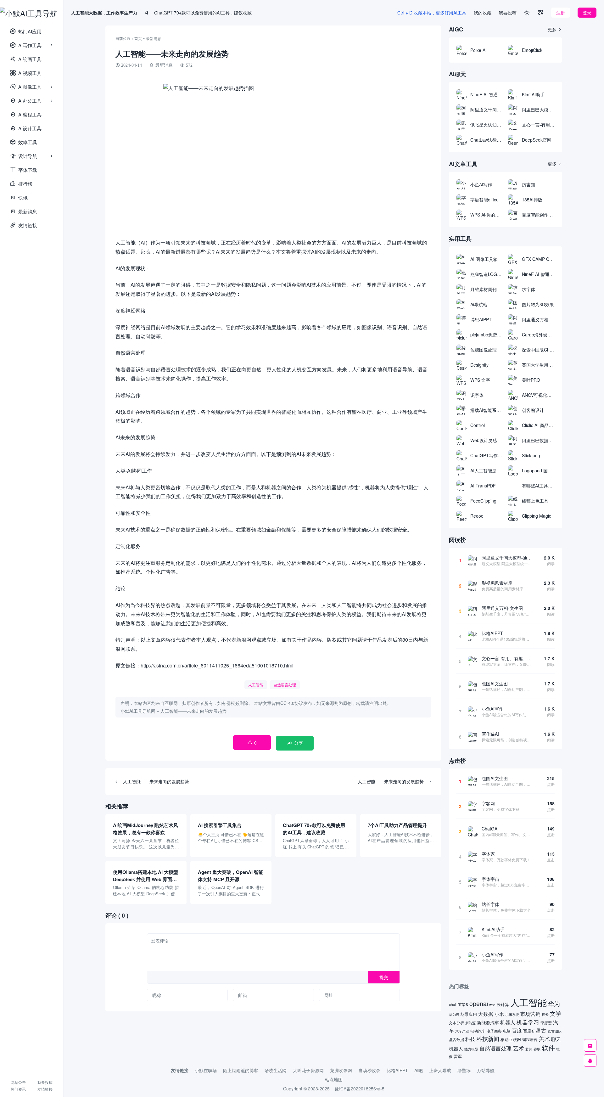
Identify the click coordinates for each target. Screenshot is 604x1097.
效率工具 (23, 142)
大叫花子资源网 (308, 1070)
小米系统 (512, 1014)
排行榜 (21, 183)
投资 (545, 1014)
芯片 (528, 1049)
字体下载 (23, 169)
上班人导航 (440, 1070)
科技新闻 (488, 1039)
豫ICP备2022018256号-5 (359, 1088)
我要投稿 (45, 1082)
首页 (138, 38)
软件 (548, 1047)
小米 (499, 1013)
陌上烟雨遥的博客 (240, 1070)
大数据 (485, 1013)
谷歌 (537, 1048)
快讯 (19, 197)
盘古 (541, 1030)
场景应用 (469, 1014)
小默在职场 (206, 1070)
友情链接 (23, 225)
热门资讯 (18, 1089)
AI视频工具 (26, 73)
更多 (555, 29)
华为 (554, 1003)
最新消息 (23, 211)
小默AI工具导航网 (137, 711)
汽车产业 (462, 1031)
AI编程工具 (26, 114)
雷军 (458, 1056)
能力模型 (471, 1049)
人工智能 (255, 684)
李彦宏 (546, 1023)
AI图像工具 (26, 86)
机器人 (507, 1022)
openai (478, 1003)
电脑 (507, 1030)
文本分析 (456, 1022)
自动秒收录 (369, 1070)
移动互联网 (511, 1039)
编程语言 (529, 1039)
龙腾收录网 (341, 1070)
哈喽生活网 (276, 1070)
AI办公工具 (26, 100)
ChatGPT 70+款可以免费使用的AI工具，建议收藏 (203, 12)
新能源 (470, 1022)
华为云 (454, 1014)
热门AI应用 (26, 31)
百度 (517, 1030)
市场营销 (530, 1013)
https (462, 1003)
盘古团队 (555, 1030)
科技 (470, 1038)
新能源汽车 (488, 1022)
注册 (560, 12)
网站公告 (18, 1082)
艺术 (518, 1048)
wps (492, 1004)
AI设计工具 (26, 128)
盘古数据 (456, 1039)
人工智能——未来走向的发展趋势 (193, 711)
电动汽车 (477, 1030)
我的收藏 (482, 12)
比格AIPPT (397, 1070)
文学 (555, 1013)
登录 (587, 12)
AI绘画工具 (26, 59)
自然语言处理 (284, 684)
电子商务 (494, 1031)
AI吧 (418, 1070)
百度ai (528, 1031)
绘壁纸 (464, 1070)
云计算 (503, 1004)
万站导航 (486, 1070)
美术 (544, 1038)
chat (452, 1004)
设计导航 (23, 156)
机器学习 (528, 1022)
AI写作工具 (26, 45)
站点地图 (334, 1079)
